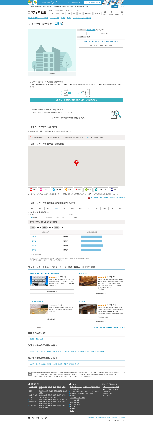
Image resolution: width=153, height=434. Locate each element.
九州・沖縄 (32, 405)
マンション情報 (74, 400)
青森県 (45, 387)
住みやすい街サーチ (75, 402)
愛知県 (41, 397)
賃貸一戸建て (96, 387)
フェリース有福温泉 (36, 301)
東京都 (41, 391)
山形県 (63, 387)
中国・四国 (32, 401)
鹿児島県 (41, 407)
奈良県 (59, 399)
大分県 (59, 405)
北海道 (41, 387)
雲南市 (34, 250)
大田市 (34, 236)
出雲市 (38, 351)
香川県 (66, 364)
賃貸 (71, 387)
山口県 (54, 364)
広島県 (32, 364)
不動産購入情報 (74, 389)
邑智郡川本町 (89, 351)
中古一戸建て (91, 393)
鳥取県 (43, 364)
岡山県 (38, 364)
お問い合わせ (106, 391)
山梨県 (45, 395)
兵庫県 (45, 399)
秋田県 (59, 387)
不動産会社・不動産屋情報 (77, 398)
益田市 (43, 351)
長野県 (50, 395)
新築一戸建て (82, 393)
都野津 (32, 339)
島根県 (88, 30)
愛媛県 (71, 364)
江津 (41, 339)
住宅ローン (73, 406)
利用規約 (115, 417)
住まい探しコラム (75, 404)
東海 (30, 397)
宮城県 (54, 387)
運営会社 (91, 417)
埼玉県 (51, 391)
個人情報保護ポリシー (103, 417)
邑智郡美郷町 (99, 351)
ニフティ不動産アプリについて (111, 389)
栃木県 (65, 391)
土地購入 (72, 395)
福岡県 (41, 405)
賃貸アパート (87, 387)
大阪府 (41, 399)
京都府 (50, 399)
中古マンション (94, 391)
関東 (30, 391)
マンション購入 (74, 391)
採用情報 (122, 417)
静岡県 (50, 397)
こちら (87, 137)
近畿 (30, 399)
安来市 (34, 241)
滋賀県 (54, 399)
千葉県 (56, 391)
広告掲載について (108, 393)
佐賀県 (45, 405)
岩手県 (50, 387)
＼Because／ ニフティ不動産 (111, 387)
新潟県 (41, 395)
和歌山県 (64, 399)
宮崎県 (63, 405)
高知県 (77, 364)
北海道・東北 (33, 387)
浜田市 (32, 351)
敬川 (37, 339)
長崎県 (50, 405)
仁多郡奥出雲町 (69, 351)
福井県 (63, 395)
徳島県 (60, 364)
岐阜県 (45, 397)
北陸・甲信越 (33, 395)
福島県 (41, 389)
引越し (72, 411)
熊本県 (54, 405)
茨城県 (60, 391)
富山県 (54, 395)
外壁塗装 (72, 408)
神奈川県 (45, 391)
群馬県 (41, 393)
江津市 (58, 23)
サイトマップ (106, 395)
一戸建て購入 (74, 393)
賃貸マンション (77, 387)
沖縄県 (46, 407)
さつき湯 (82, 301)
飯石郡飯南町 (79, 351)
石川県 (59, 395)
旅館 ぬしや (83, 273)
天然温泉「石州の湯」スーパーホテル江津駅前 (44, 273)
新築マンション (84, 391)
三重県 (54, 397)
